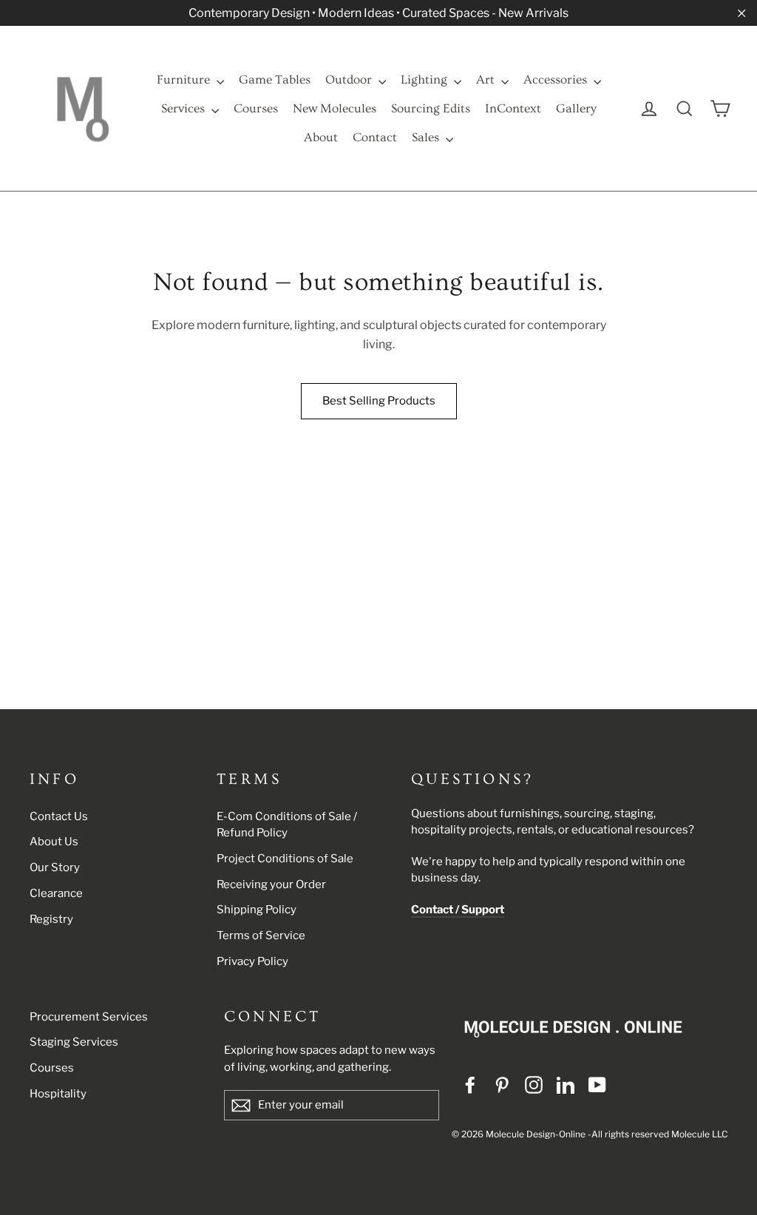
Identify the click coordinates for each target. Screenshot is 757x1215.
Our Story (55, 867)
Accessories (556, 79)
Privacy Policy (252, 961)
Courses (256, 108)
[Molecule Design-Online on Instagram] (534, 1084)
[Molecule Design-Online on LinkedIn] (565, 1084)
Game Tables (274, 79)
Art (487, 79)
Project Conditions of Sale (285, 858)
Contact (375, 137)
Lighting (425, 79)
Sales (427, 137)
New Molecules (334, 108)
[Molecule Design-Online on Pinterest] (502, 1084)
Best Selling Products (378, 400)
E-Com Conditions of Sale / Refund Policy (287, 825)
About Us (54, 841)
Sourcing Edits (430, 108)
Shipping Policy (256, 909)
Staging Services (74, 1042)
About (321, 137)
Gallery (576, 108)
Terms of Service (261, 935)
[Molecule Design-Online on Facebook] (470, 1084)
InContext (513, 108)
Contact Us (59, 816)
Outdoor (350, 79)
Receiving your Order (271, 884)
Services (184, 108)
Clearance (56, 893)
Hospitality (58, 1093)
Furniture (185, 79)
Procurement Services (89, 1016)
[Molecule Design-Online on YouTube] (597, 1084)
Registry (51, 919)
